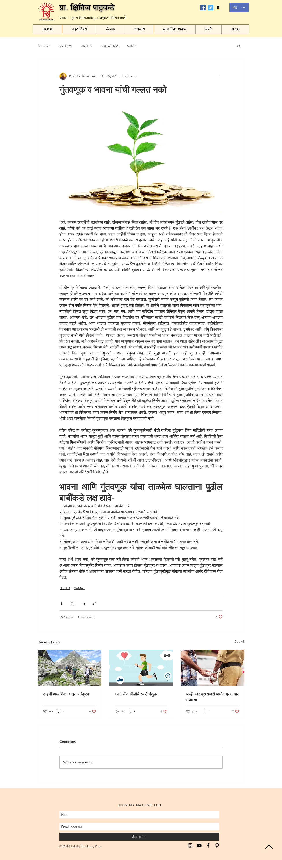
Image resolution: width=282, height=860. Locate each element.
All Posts (43, 46)
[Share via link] (94, 603)
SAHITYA (65, 46)
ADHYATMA (109, 46)
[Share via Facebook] (61, 603)
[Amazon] (218, 7)
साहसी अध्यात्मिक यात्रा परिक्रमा (66, 694)
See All (240, 641)
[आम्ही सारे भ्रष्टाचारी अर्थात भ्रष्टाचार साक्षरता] (212, 668)
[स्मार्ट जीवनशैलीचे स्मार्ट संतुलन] (141, 668)
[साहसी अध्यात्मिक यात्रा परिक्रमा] (69, 668)
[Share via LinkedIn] (83, 603)
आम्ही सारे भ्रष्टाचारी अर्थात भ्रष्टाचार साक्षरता (212, 696)
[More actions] (220, 76)
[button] (239, 46)
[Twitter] (210, 7)
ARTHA (86, 46)
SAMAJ (132, 46)
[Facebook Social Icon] (203, 7)
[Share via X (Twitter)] (72, 603)
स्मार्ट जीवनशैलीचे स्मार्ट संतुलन (136, 694)
